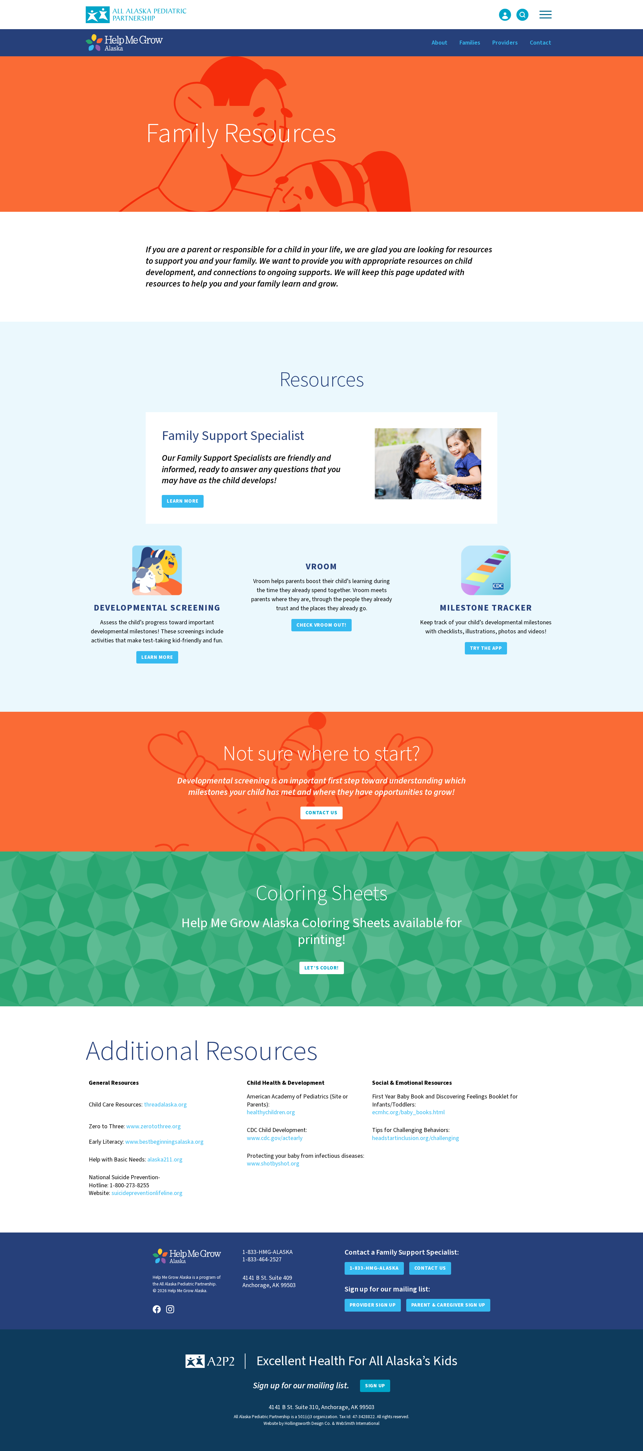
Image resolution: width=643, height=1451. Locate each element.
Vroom (321, 567)
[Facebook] (157, 1309)
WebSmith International (357, 1423)
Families (469, 43)
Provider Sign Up (373, 1305)
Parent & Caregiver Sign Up (448, 1305)
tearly (295, 1138)
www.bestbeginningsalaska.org (164, 1142)
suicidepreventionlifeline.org (147, 1193)
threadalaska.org (165, 1104)
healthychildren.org (271, 1112)
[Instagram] (170, 1309)
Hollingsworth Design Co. (308, 1423)
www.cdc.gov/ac (267, 1138)
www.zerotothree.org (153, 1126)
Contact (540, 43)
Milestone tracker (486, 608)
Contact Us (430, 1268)
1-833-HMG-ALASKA (374, 1268)
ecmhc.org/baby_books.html (408, 1112)
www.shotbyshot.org (273, 1163)
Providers (505, 43)
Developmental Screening (157, 608)
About (439, 43)
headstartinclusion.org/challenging (415, 1138)
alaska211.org (165, 1159)
